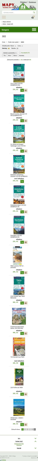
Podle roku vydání (13, 42)
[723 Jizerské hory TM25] (19, 355)
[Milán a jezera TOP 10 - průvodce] (19, 264)
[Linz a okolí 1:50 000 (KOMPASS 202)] (19, 82)
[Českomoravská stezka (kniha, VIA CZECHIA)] (19, 325)
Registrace (32, 2)
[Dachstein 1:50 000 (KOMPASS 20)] (19, 234)
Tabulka (13, 48)
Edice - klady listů (8, 24)
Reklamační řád (19, 443)
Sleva (15, 55)
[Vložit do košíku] (25, 90)
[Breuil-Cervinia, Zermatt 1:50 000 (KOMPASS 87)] (19, 112)
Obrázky (4, 48)
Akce (9, 55)
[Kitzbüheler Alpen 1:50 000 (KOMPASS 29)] (19, 203)
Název (12, 46)
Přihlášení (23, 2)
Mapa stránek (7, 22)
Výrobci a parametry (9, 53)
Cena (19, 46)
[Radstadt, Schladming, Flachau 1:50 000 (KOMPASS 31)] (19, 173)
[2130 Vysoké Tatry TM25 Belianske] (19, 294)
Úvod (3, 42)
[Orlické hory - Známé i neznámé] (19, 416)
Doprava (19, 445)
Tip (5, 55)
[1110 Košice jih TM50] (19, 386)
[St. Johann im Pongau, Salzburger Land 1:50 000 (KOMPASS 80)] (19, 142)
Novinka (21, 55)
